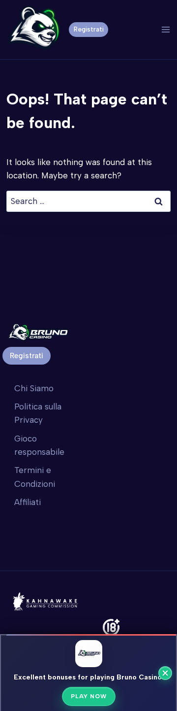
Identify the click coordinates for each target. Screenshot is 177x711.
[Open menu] (165, 29)
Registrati (89, 29)
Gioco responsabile (39, 445)
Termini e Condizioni (34, 476)
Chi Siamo (34, 388)
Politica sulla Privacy (37, 413)
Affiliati (27, 502)
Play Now (89, 696)
